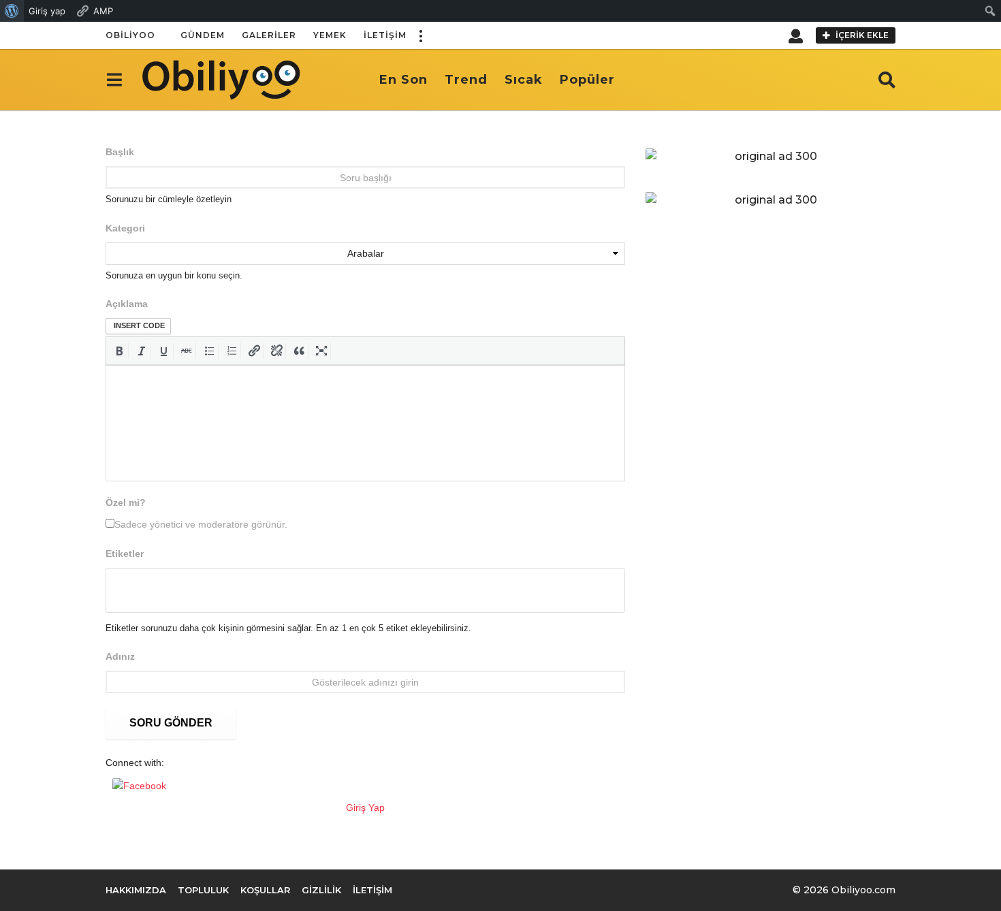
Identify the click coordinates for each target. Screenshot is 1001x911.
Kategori (125, 228)
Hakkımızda (136, 889)
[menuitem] (12, 11)
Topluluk (203, 889)
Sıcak (524, 79)
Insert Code (139, 325)
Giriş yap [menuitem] (47, 10)
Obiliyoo (130, 35)
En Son (403, 79)
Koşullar (265, 889)
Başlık (120, 151)
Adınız (120, 656)
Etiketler (125, 553)
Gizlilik (321, 889)
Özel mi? (126, 502)
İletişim (385, 35)
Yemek (330, 35)
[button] (420, 35)
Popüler (587, 79)
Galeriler (269, 35)
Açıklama (127, 303)
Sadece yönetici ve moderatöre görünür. (200, 524)
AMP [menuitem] (103, 10)
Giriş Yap (365, 807)
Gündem (202, 35)
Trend (466, 79)
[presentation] (119, 350)
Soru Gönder (170, 723)
